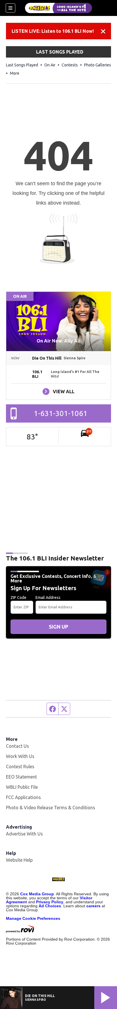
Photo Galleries (97, 65)
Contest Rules (20, 766)
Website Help (19, 860)
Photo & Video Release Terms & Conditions (50, 807)
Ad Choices (50, 906)
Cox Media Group (37, 894)
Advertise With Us (24, 833)
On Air (49, 65)
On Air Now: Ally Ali (58, 340)
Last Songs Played (22, 65)
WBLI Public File (22, 787)
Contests (70, 65)
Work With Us (20, 756)
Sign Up (58, 626)
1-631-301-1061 (60, 413)
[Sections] (10, 8)
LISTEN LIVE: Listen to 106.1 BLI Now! (53, 31)
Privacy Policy (49, 902)
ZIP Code (18, 597)
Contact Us (17, 746)
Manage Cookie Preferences (33, 918)
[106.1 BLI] (58, 8)
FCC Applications (23, 797)
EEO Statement (21, 776)
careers (93, 906)
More (14, 73)
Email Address (47, 597)
